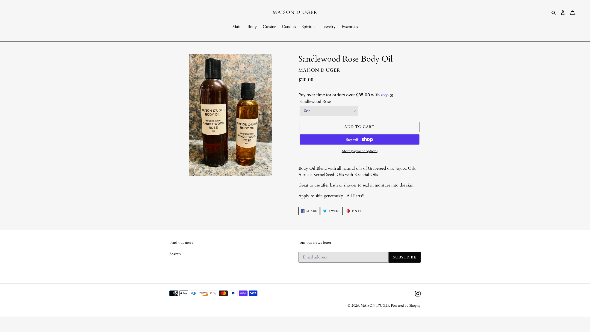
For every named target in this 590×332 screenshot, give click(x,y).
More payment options (360, 151)
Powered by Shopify (406, 305)
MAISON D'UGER (295, 12)
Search (175, 254)
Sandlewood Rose (315, 101)
